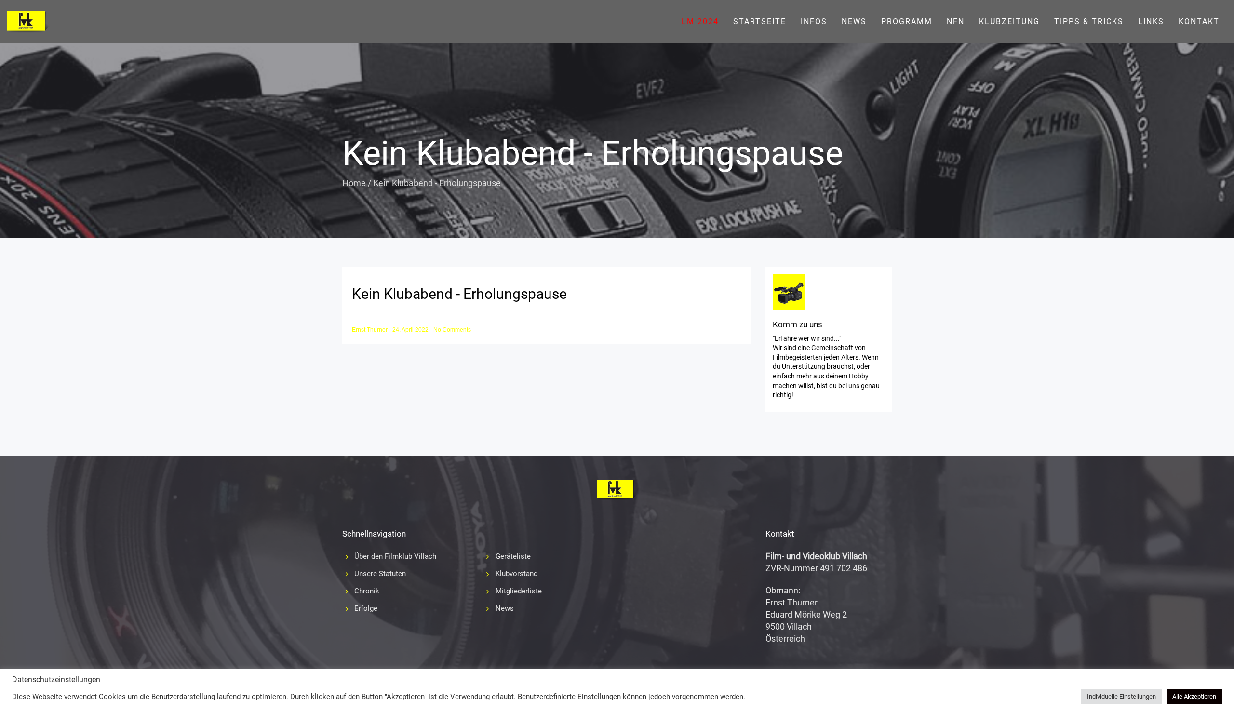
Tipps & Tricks (1089, 21)
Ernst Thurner (370, 329)
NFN (956, 21)
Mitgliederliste (519, 591)
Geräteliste (513, 556)
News (854, 21)
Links (1151, 21)
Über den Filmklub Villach (395, 556)
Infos (814, 21)
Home (354, 183)
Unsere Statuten (380, 573)
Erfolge (365, 608)
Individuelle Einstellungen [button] (1121, 696)
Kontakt (1199, 21)
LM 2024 (700, 21)
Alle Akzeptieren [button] (1194, 696)
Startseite (759, 21)
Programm (906, 21)
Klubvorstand (516, 573)
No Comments (452, 329)
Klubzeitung (1009, 21)
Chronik (366, 591)
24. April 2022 (411, 329)
